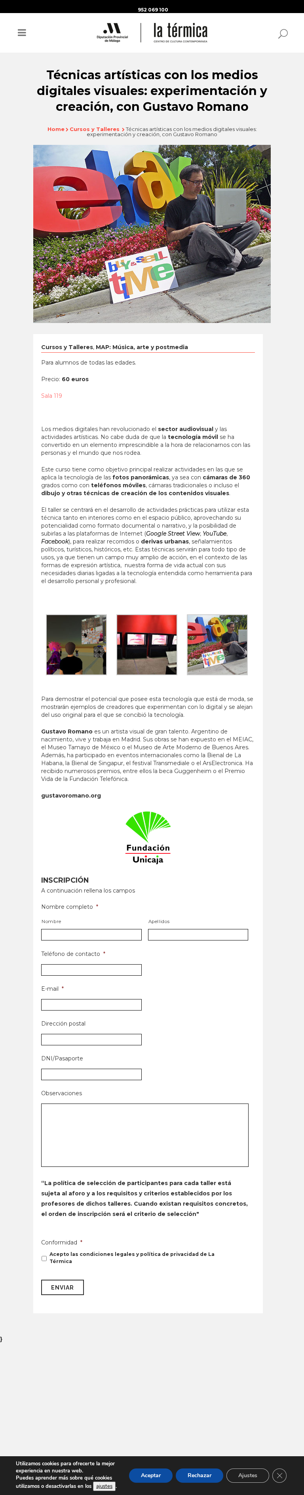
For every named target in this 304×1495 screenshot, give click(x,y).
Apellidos (159, 921)
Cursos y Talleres (95, 129)
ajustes (104, 1486)
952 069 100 (153, 10)
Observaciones (61, 1093)
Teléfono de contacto (73, 953)
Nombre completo (69, 906)
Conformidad (61, 1242)
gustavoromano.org (71, 795)
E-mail (52, 988)
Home (56, 129)
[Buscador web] (280, 33)
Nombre (51, 921)
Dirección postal (63, 1023)
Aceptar (151, 1475)
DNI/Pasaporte (62, 1058)
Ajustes (247, 1475)
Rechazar (199, 1475)
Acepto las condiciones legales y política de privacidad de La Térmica (132, 1257)
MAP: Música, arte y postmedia (142, 347)
